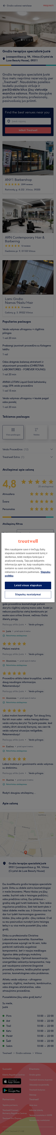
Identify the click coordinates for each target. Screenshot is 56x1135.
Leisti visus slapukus (28, 585)
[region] (28, 567)
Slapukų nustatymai (28, 594)
